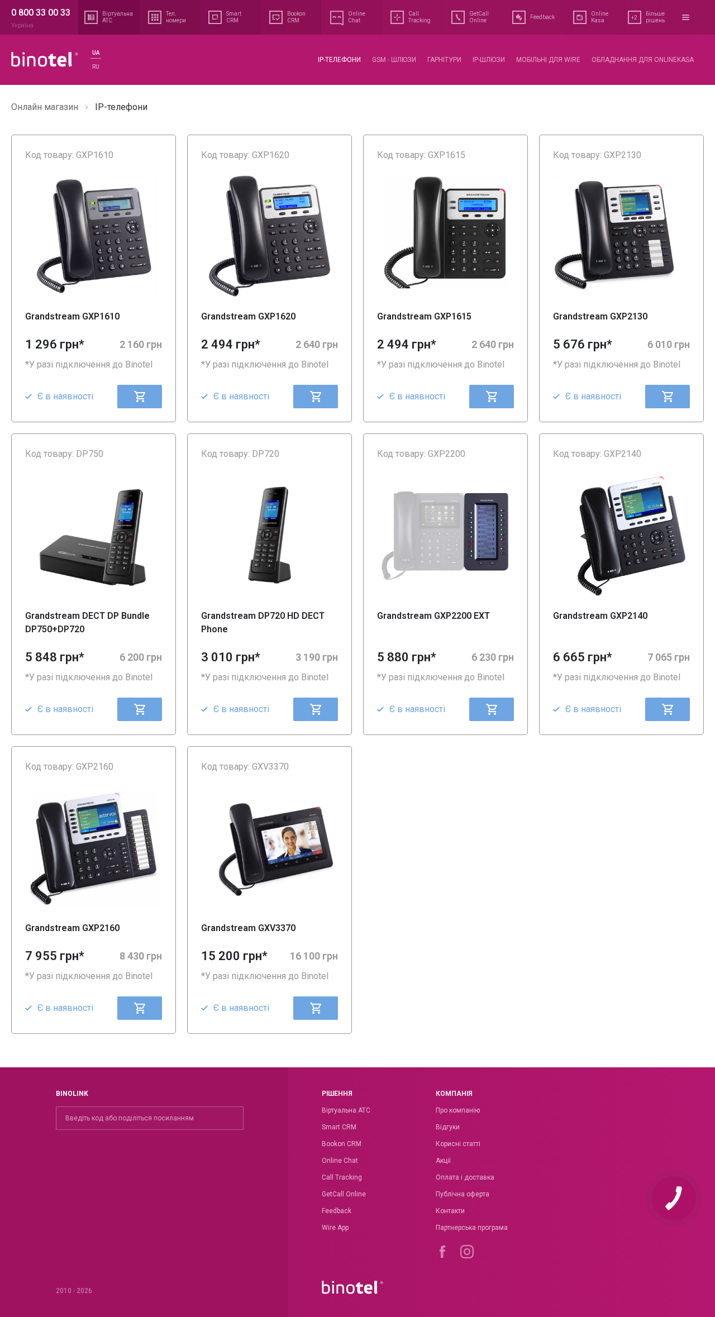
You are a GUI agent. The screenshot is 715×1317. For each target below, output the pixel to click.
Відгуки (448, 1127)
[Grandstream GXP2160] (93, 847)
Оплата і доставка (465, 1177)
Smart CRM (339, 1127)
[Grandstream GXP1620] (269, 236)
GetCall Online (344, 1194)
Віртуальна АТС (346, 1110)
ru (95, 67)
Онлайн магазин (44, 107)
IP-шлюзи (489, 60)
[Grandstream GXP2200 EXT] (445, 534)
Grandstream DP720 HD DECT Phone (263, 622)
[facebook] (442, 1251)
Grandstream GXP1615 (424, 316)
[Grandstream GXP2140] (621, 534)
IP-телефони (339, 60)
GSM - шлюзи (394, 60)
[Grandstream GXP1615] (445, 236)
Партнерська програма (472, 1228)
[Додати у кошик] (139, 396)
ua (95, 53)
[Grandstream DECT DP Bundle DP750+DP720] (93, 534)
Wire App (335, 1228)
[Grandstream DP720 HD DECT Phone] (269, 534)
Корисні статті (458, 1144)
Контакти (450, 1211)
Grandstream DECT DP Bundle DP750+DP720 (87, 622)
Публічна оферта (462, 1194)
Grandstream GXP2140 (600, 615)
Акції (443, 1161)
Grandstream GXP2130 (600, 316)
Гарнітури (444, 60)
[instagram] (467, 1251)
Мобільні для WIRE (548, 60)
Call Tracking (342, 1177)
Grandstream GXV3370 (248, 928)
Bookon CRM (341, 1144)
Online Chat (340, 1161)
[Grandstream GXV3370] (269, 847)
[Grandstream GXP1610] (93, 236)
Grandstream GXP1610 (72, 316)
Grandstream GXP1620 (248, 316)
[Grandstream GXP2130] (621, 236)
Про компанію (458, 1110)
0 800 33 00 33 (40, 12)
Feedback (336, 1211)
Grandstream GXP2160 (72, 928)
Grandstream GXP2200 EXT (433, 615)
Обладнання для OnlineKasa (643, 60)
